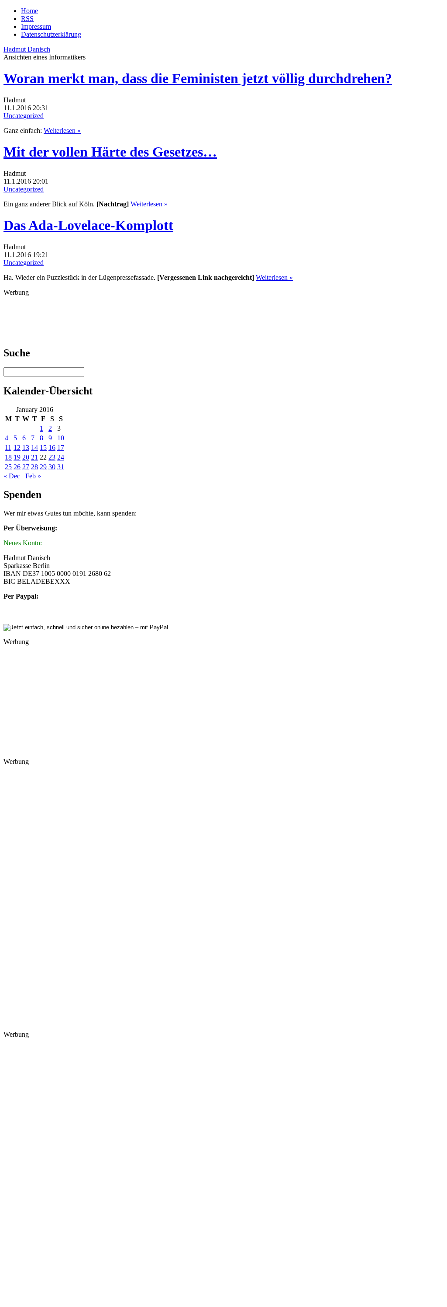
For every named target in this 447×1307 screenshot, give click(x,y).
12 (17, 447)
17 (60, 447)
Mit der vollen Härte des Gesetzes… (110, 152)
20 (25, 457)
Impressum (36, 26)
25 (8, 467)
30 (51, 467)
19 (17, 457)
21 (34, 457)
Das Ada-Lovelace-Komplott (88, 225)
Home (29, 10)
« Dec (11, 476)
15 (43, 447)
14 (34, 447)
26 (17, 467)
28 (34, 467)
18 (8, 457)
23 (51, 457)
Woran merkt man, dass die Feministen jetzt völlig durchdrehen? (197, 78)
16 (51, 447)
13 (25, 447)
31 (60, 467)
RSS (27, 18)
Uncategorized (23, 115)
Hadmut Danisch (26, 49)
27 (25, 467)
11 (8, 447)
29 (43, 467)
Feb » (33, 476)
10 (60, 438)
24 (60, 457)
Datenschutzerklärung (51, 34)
